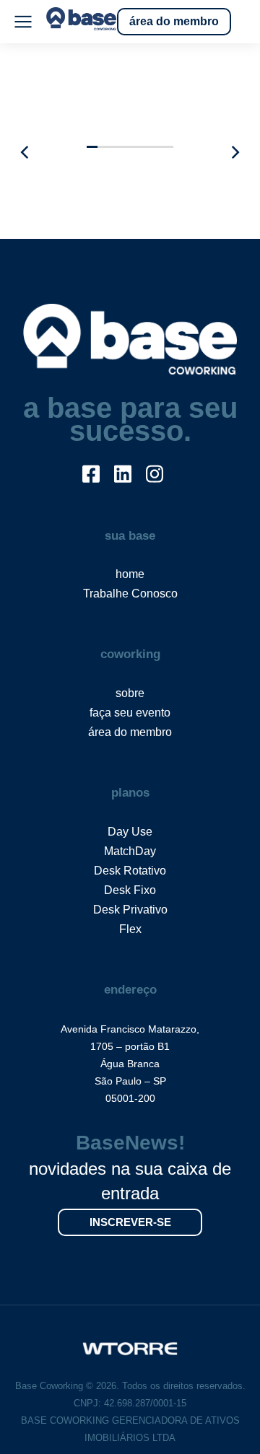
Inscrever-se (130, 1222)
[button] (92, 146)
